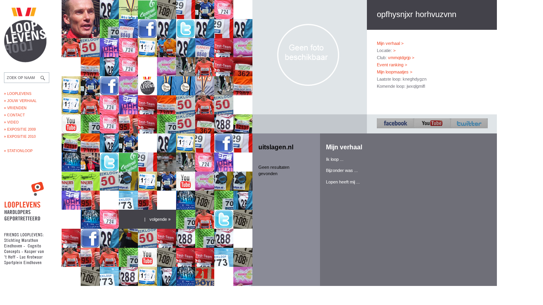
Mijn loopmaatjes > (394, 71)
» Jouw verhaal (20, 101)
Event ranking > (392, 64)
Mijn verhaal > (390, 43)
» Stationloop (18, 151)
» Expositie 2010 (20, 137)
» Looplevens (17, 94)
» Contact (14, 115)
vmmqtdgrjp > (401, 57)
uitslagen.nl (275, 147)
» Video (11, 122)
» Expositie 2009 (20, 129)
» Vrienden (15, 108)
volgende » (160, 219)
